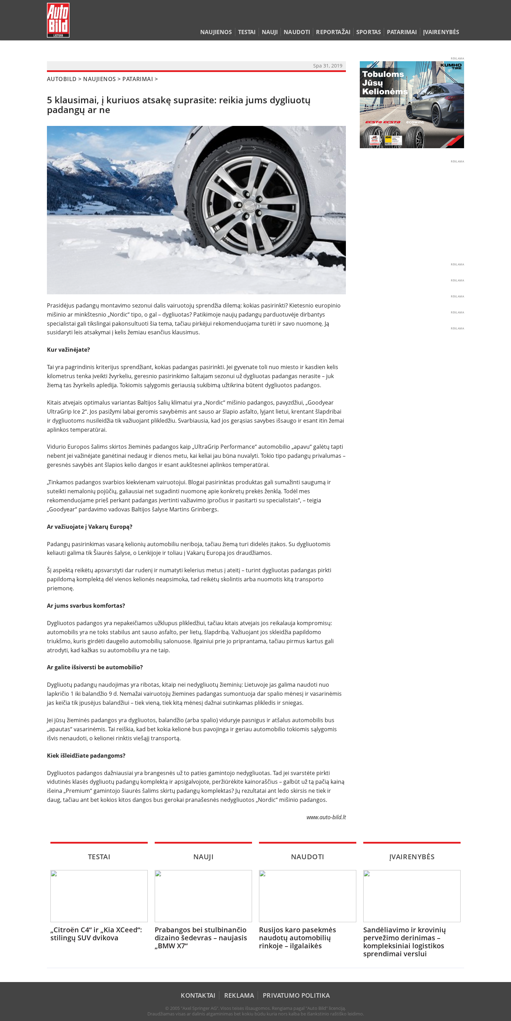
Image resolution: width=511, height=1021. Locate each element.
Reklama (239, 995)
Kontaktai (198, 995)
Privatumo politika (296, 995)
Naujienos (216, 32)
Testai (247, 32)
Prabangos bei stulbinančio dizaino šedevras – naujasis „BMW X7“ (201, 938)
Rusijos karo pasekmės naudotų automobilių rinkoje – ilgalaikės (297, 938)
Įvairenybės (441, 32)
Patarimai (402, 32)
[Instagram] (458, 19)
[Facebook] (449, 19)
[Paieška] (427, 19)
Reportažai (333, 32)
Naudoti (297, 32)
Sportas (368, 32)
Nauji (270, 32)
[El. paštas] (438, 19)
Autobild (62, 79)
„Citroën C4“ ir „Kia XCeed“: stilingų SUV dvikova (96, 934)
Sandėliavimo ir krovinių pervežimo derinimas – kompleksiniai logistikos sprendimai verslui (404, 942)
